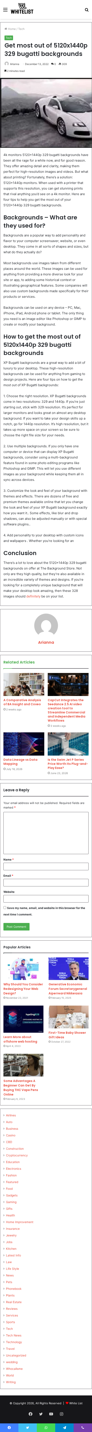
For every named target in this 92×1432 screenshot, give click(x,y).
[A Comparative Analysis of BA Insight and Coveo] (23, 684)
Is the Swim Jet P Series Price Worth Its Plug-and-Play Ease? (68, 764)
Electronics (13, 1168)
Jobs (9, 1242)
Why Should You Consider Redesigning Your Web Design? (23, 988)
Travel (10, 1348)
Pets (9, 1282)
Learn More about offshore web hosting (20, 1039)
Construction (15, 1148)
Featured (12, 1182)
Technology (14, 1342)
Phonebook (13, 1288)
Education (13, 1162)
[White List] (22, 9)
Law (9, 1262)
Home (11, 29)
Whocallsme (14, 1368)
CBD (9, 1142)
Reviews (12, 1308)
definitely (33, 596)
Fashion (11, 1175)
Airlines (11, 1115)
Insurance (13, 1228)
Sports (10, 1322)
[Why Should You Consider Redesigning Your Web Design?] (23, 968)
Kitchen (11, 1248)
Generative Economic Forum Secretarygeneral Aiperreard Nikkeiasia (68, 988)
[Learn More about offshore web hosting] (23, 1019)
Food (9, 1188)
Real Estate (14, 1302)
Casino (10, 1135)
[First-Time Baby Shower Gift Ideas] (69, 1017)
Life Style (12, 1268)
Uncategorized (16, 1355)
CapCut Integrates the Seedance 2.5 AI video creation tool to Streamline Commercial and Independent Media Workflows (66, 710)
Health (10, 1215)
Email (8, 875)
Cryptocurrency (17, 1155)
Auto (9, 1122)
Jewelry (11, 1235)
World (10, 1375)
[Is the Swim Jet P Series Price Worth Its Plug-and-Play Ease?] (68, 744)
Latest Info (13, 1255)
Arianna (14, 64)
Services (12, 1315)
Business (12, 1128)
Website (9, 891)
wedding (12, 1362)
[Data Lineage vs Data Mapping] (23, 744)
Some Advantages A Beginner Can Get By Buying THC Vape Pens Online (20, 1088)
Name (8, 859)
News (10, 1275)
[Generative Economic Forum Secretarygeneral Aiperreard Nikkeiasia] (69, 968)
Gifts (9, 1208)
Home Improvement (19, 1222)
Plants (10, 1295)
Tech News (13, 1335)
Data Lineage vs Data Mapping (20, 762)
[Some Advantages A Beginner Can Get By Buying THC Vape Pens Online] (23, 1065)
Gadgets (12, 1195)
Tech (21, 29)
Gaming (11, 1202)
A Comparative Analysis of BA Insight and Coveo (22, 702)
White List (76, 1403)
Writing (11, 1382)
